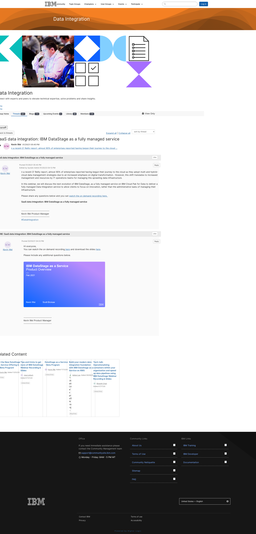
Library (71, 114)
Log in (203, 4)
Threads (18, 114)
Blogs (33, 114)
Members (87, 114)
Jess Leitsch (28, 375)
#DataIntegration (29, 219)
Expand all (111, 133)
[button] (90, 4)
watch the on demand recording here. (88, 196)
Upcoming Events (52, 114)
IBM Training (189, 445)
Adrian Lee (76, 375)
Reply (157, 165)
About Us (136, 445)
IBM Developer (190, 454)
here (67, 249)
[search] (165, 4)
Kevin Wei (5, 173)
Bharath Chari (102, 384)
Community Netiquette (143, 462)
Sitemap (136, 470)
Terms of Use (138, 454)
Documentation (191, 462)
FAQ (134, 479)
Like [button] (154, 157)
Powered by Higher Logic (128, 531)
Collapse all (124, 133)
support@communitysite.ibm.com (98, 453)
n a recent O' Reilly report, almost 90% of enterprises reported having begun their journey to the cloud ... (64, 148)
